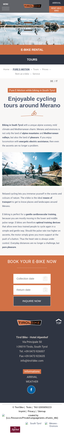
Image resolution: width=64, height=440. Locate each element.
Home (32, 6)
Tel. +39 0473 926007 (32, 351)
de (51, 81)
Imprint (22, 411)
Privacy (31, 411)
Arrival (56, 3)
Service (36, 74)
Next (61, 429)
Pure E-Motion (21, 69)
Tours (36, 69)
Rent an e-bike (56, 9)
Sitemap (42, 411)
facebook (31, 390)
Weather (32, 381)
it (57, 81)
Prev (3, 429)
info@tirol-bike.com (32, 360)
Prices (45, 69)
